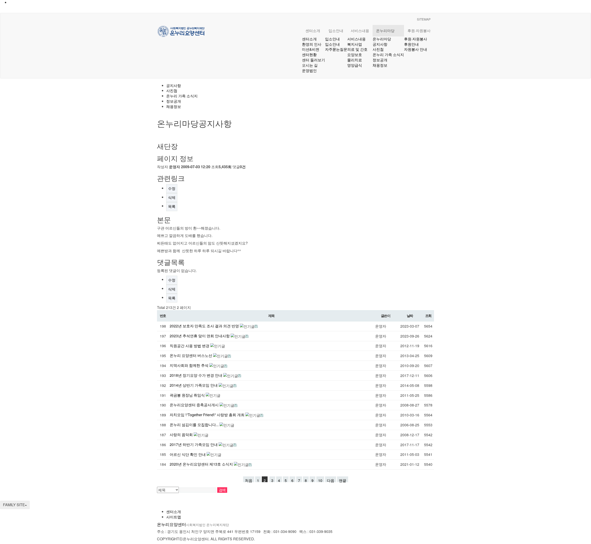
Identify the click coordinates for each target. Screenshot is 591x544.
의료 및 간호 (357, 49)
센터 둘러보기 (313, 60)
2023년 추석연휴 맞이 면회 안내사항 (200, 335)
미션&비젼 (310, 49)
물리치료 (354, 60)
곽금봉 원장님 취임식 (188, 395)
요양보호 (354, 54)
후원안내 (411, 44)
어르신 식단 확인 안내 (188, 454)
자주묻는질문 (336, 49)
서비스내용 (360, 30)
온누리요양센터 (193, 524)
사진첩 (378, 49)
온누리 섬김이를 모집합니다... (195, 424)
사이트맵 (173, 517)
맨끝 (342, 480)
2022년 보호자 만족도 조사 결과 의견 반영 (205, 326)
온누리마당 (385, 30)
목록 (171, 206)
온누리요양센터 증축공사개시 (195, 404)
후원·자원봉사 (419, 30)
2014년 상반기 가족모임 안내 (194, 385)
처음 (248, 480)
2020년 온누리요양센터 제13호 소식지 (202, 464)
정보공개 (380, 60)
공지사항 (380, 44)
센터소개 (312, 30)
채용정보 (380, 65)
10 (320, 480)
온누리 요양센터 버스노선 (191, 355)
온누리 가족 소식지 (388, 54)
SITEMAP (424, 19)
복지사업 (354, 44)
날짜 (410, 315)
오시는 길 (310, 65)
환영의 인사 (311, 44)
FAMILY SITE (14, 504)
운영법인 (309, 70)
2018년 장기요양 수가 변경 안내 (196, 375)
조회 (428, 315)
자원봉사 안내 (415, 49)
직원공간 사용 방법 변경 (190, 345)
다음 (330, 480)
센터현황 (309, 54)
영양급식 (354, 65)
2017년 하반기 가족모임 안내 (194, 444)
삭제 (171, 197)
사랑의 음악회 (182, 434)
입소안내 (336, 30)
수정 (171, 188)
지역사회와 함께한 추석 (189, 365)
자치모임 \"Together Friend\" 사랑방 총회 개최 (207, 414)
